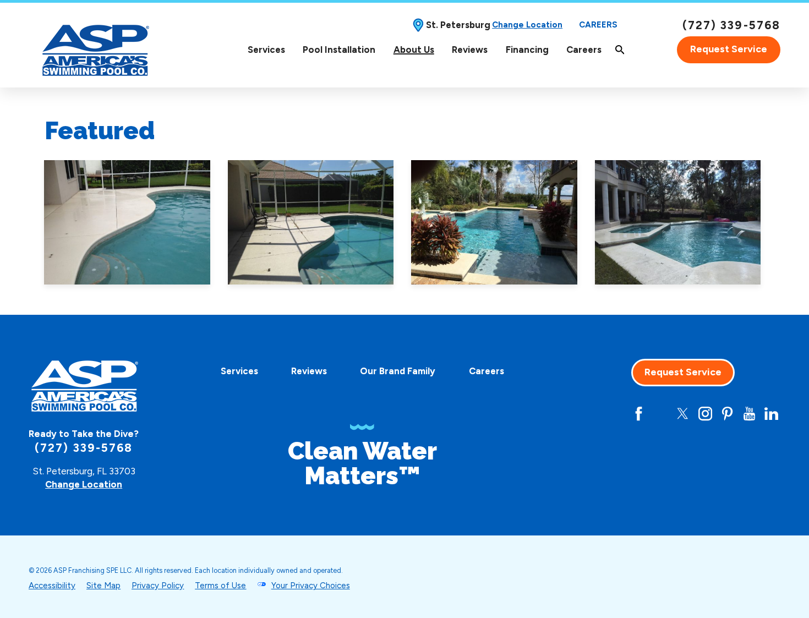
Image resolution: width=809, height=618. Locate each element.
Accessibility (52, 585)
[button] (127, 222)
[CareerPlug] (595, 413)
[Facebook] (639, 413)
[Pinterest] (727, 413)
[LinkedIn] (771, 413)
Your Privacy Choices (310, 585)
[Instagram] (705, 413)
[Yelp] (661, 413)
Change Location (527, 25)
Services (266, 49)
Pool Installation (339, 49)
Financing (527, 49)
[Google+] (617, 413)
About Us (413, 49)
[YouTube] (749, 413)
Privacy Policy (158, 585)
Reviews (470, 49)
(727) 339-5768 (731, 25)
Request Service (728, 49)
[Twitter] (683, 413)
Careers (598, 25)
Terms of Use (220, 585)
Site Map (103, 585)
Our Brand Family (397, 370)
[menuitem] (266, 49)
